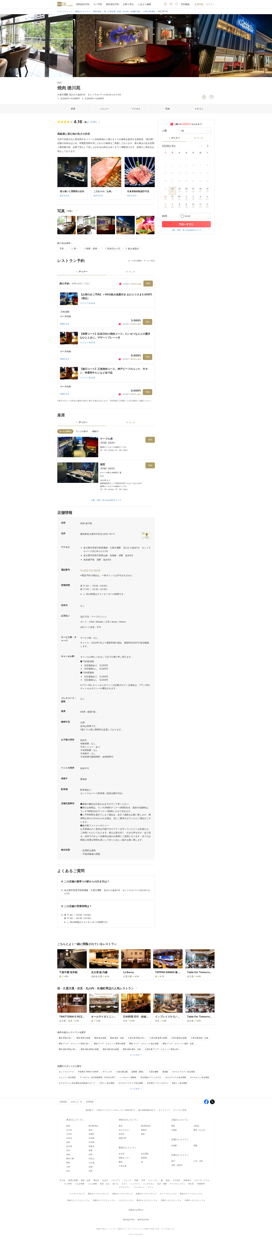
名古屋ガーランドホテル (157, 1083)
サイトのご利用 (179, 1110)
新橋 (90, 1150)
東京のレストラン (75, 1119)
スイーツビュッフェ (168, 1193)
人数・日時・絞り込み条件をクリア (106, 500)
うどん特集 (92, 1184)
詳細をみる (64, 324)
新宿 (90, 1130)
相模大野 (122, 1138)
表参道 (91, 1146)
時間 (164, 216)
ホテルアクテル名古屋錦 (175, 1077)
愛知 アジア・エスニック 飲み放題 (144, 1043)
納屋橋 (144, 1158)
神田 (68, 1162)
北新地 (196, 1126)
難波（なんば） (200, 1130)
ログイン (210, 4)
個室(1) (95, 431)
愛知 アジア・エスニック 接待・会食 (178, 1043)
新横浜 (144, 1130)
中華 (143, 1180)
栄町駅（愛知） (138, 1072)
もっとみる (134, 1055)
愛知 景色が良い (65, 1038)
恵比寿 (69, 1146)
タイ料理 (68, 1184)
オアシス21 (107, 1072)
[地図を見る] (146, 535)
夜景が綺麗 (73, 1180)
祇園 (195, 1145)
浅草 (90, 1171)
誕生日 (96, 1180)
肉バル (115, 1184)
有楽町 (91, 1134)
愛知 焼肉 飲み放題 (111, 1049)
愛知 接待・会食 (117, 1038)
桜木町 (121, 1134)
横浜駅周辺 (145, 1126)
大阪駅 (174, 1130)
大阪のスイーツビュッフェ (78, 1200)
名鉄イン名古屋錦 (179, 1083)
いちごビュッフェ (125, 1200)
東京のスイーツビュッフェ (191, 1193)
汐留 (90, 1154)
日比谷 (69, 1138)
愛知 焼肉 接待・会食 (132, 1049)
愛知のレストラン (127, 1147)
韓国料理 (201, 1184)
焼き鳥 (191, 1184)
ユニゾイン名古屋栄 (67, 1077)
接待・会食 (85, 1180)
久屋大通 (122, 1166)
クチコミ (199, 108)
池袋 (68, 1154)
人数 (164, 130)
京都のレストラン (180, 1139)
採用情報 (90, 1102)
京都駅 (174, 1145)
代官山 (91, 1158)
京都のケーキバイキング (146, 1193)
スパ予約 (97, 4)
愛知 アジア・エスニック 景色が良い (74, 1043)
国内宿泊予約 (83, 4)
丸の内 (69, 1130)
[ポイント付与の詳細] (201, 124)
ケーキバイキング (77, 1193)
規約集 (88, 1110)
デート (150, 1187)
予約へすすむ (186, 224)
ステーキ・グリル (201, 1180)
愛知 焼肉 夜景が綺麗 (90, 1049)
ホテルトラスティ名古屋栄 (183, 1072)
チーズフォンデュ (177, 1184)
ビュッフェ (153, 1180)
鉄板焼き (187, 1180)
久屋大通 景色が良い (136, 1038)
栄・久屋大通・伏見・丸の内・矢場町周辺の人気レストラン (95, 988)
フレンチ (127, 1180)
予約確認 (185, 4)
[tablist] (106, 272)
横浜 (120, 1126)
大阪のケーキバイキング (122, 1193)
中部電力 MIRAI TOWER (88, 1072)
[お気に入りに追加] (211, 97)
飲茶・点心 (105, 1184)
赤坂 (68, 1142)
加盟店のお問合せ (136, 1210)
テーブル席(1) (82, 431)
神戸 (173, 1161)
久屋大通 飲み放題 (179, 1038)
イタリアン (116, 1180)
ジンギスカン (148, 1184)
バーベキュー (138, 1187)
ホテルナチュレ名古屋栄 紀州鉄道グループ (77, 1083)
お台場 (91, 1162)
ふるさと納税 (144, 4)
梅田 (173, 1126)
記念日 (105, 1180)
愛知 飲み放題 (100, 1038)
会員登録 (199, 4)
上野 (68, 1167)
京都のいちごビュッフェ (194, 1200)
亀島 (120, 1162)
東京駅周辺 (93, 1126)
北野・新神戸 (177, 1165)
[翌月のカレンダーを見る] (207, 146)
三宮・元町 (198, 1161)
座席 (73, 108)
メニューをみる (87, 303)
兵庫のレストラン (180, 1155)
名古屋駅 (145, 1153)
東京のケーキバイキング (98, 1193)
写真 (167, 108)
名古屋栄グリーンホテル (150, 1077)
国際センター (124, 1158)
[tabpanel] (106, 340)
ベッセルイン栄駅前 (127, 1077)
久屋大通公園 (122, 1072)
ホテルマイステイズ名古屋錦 (130, 1083)
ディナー (175, 138)
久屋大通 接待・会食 (199, 1038)
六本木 (69, 1134)
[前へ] (5, 45)
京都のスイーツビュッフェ (104, 1200)
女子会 (62, 1180)
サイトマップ (164, 1110)
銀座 (68, 1126)
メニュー (104, 108)
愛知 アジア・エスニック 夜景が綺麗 (109, 1043)
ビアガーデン (124, 1187)
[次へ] (266, 45)
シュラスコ (135, 1184)
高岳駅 (165, 1072)
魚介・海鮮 (162, 1184)
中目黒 (91, 1138)
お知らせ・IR (76, 1102)
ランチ (200, 138)
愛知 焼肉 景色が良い (68, 1049)
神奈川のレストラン (129, 1119)
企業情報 (63, 1102)
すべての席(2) (65, 431)
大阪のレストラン (180, 1119)
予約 (148, 283)
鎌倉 (143, 1134)
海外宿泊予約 (112, 4)
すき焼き (176, 1180)
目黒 (90, 1167)
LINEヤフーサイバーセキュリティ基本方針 (115, 1110)
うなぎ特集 (79, 1184)
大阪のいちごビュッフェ (171, 1200)
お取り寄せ (128, 4)
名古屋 (121, 1153)
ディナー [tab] (83, 271)
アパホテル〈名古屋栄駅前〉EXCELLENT (97, 1077)
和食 (136, 1180)
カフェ (124, 1184)
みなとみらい (124, 1130)
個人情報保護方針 (145, 1110)
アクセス (136, 108)
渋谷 (68, 1150)
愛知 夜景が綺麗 (83, 1038)
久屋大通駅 (153, 1072)
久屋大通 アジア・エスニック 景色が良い (162, 1049)
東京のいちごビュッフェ (147, 1200)
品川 (68, 1171)
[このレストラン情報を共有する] (204, 97)
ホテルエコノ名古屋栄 (199, 1077)
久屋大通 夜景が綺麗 (158, 1038)
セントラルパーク (66, 1072)
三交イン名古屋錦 (106, 1083)
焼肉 (168, 1180)
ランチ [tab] (132, 271)
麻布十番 (70, 1158)
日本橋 (91, 1142)
